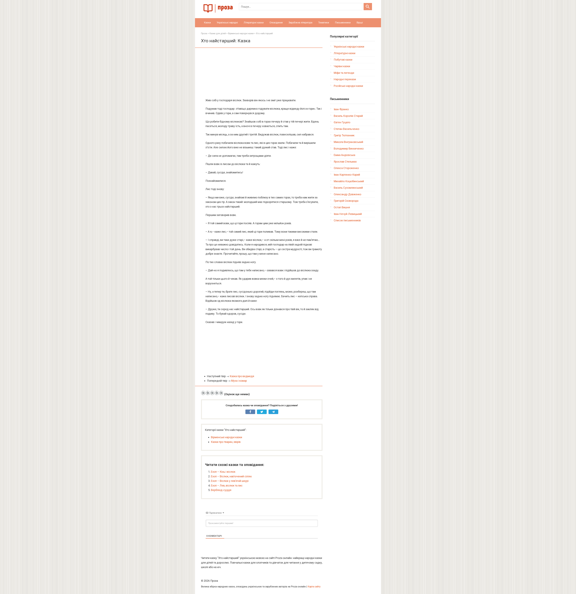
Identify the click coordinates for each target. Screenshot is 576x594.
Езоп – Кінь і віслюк (223, 471)
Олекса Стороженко (346, 168)
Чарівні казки (342, 66)
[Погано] (208, 393)
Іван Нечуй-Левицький (348, 213)
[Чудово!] (221, 393)
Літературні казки (254, 22)
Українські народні (227, 22)
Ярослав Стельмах (345, 161)
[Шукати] (368, 6)
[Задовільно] (212, 393)
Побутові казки (343, 59)
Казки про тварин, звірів (226, 441)
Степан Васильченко (346, 128)
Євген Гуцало (342, 122)
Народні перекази (345, 79)
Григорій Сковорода (346, 200)
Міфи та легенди (344, 72)
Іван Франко (341, 109)
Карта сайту (314, 586)
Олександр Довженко (347, 194)
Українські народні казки (349, 46)
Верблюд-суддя (221, 490)
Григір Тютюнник (344, 135)
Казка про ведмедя (242, 376)
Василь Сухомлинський (348, 187)
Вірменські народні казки (226, 437)
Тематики (323, 22)
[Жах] (203, 393)
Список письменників (347, 220)
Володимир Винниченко (349, 148)
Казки (207, 22)
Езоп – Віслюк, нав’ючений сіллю (231, 476)
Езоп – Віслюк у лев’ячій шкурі (230, 480)
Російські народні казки (348, 85)
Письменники (343, 22)
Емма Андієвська (344, 155)
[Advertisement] (261, 73)
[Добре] (216, 393)
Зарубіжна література (300, 22)
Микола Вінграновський (348, 142)
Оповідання (276, 22)
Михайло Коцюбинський (349, 181)
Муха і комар (239, 380)
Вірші (360, 22)
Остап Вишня (342, 207)
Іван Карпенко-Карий (347, 174)
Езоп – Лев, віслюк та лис (227, 485)
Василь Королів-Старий (348, 115)
